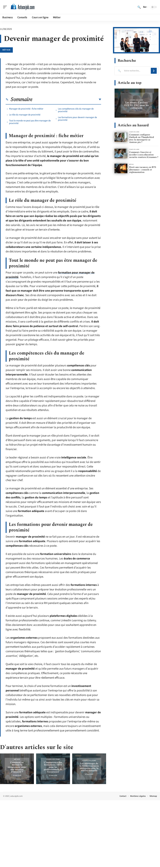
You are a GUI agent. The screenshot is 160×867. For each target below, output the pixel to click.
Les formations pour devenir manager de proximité (77, 119)
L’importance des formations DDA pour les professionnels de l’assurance (53, 767)
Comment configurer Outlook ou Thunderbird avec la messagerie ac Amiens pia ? (141, 138)
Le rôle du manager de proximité (24, 114)
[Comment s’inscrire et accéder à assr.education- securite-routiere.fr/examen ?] (121, 153)
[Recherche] (139, 7)
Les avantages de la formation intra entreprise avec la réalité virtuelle (89, 767)
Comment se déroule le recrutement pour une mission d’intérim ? (17, 767)
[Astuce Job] (22, 7)
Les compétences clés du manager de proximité (76, 110)
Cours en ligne (53, 759)
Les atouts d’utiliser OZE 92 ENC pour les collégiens (136, 105)
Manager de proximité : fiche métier (26, 108)
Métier (6, 50)
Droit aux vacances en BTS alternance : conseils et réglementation (142, 170)
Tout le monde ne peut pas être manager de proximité (30, 122)
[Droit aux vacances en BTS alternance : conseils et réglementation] (121, 168)
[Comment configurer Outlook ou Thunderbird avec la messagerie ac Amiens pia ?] (121, 137)
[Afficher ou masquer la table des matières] (66, 99)
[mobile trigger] (5, 7)
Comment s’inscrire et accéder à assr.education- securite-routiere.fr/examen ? (143, 155)
